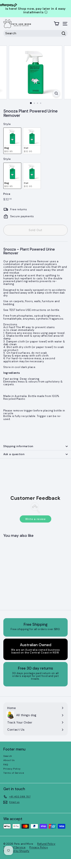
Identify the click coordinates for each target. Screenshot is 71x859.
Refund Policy (46, 844)
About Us (9, 760)
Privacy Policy (12, 768)
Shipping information (18, 446)
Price (6, 193)
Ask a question (14, 454)
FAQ (5, 764)
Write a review (35, 519)
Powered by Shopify (16, 851)
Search (7, 756)
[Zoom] (56, 93)
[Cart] (56, 24)
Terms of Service (13, 772)
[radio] (12, 141)
